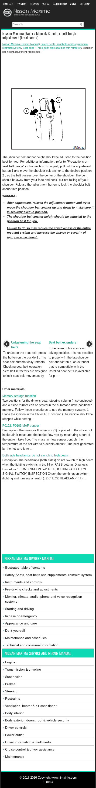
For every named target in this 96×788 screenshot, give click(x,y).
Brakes (10, 684)
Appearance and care (21, 623)
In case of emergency (21, 616)
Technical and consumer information (31, 645)
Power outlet (14, 735)
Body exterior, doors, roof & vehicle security (37, 720)
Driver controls (16, 727)
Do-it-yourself (15, 630)
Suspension (13, 677)
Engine (10, 662)
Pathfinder (60, 4)
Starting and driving (19, 609)
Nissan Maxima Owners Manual (20, 44)
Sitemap (85, 4)
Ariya (73, 4)
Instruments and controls (23, 582)
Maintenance (14, 756)
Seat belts (28, 47)
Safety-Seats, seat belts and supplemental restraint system (48, 575)
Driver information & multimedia (28, 742)
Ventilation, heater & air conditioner (31, 706)
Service (34, 4)
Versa (46, 4)
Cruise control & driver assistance (30, 749)
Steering (11, 691)
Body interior (14, 713)
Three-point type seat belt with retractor (58, 47)
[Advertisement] (48, 70)
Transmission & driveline (23, 669)
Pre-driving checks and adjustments (31, 589)
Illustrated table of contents (25, 567)
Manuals (8, 4)
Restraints (12, 698)
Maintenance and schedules (26, 638)
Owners (22, 4)
